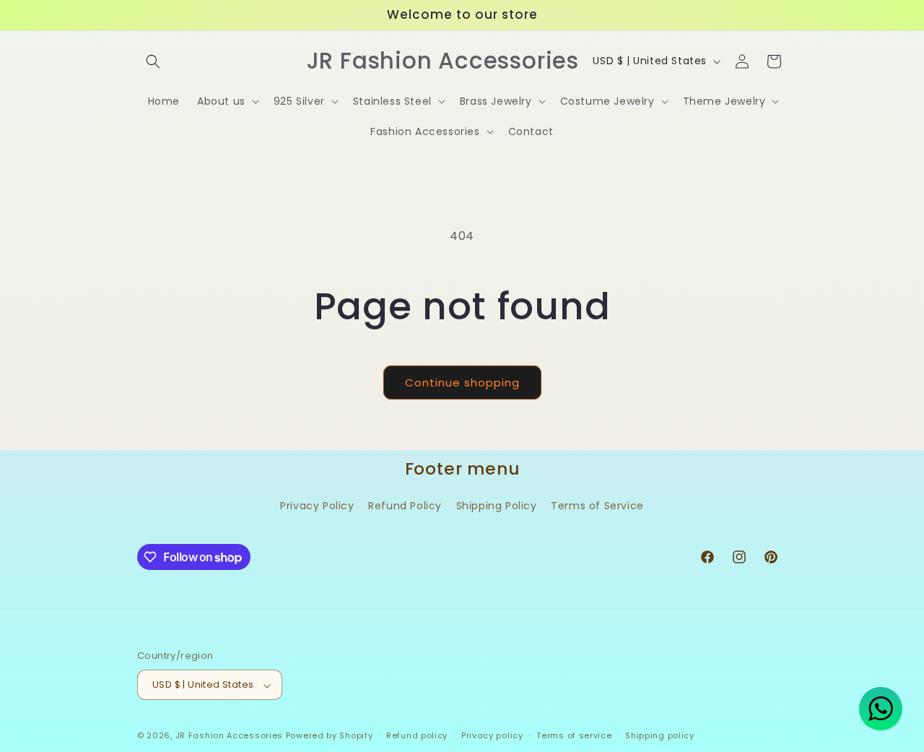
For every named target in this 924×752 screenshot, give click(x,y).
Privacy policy (492, 735)
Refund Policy (405, 506)
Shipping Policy (496, 506)
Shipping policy (659, 735)
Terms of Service (597, 506)
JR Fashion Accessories (229, 736)
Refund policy (417, 735)
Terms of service (573, 735)
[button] (153, 61)
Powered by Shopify (329, 736)
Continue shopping (462, 382)
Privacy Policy (317, 506)
